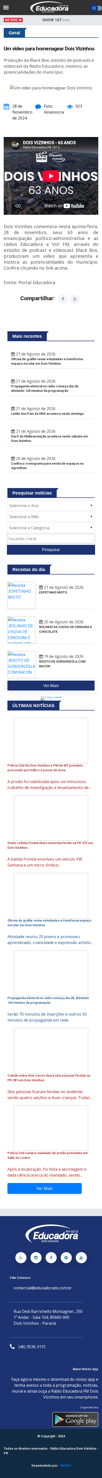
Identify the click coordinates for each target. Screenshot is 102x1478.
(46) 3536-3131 (32, 1346)
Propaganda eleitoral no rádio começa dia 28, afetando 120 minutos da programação (44, 388)
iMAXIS (65, 1465)
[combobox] (51, 505)
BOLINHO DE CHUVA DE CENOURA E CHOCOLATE (65, 629)
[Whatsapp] (20, 1257)
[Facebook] (51, 1257)
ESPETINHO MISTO (53, 592)
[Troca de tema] (96, 8)
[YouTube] (81, 1257)
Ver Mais (44, 1188)
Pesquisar (51, 550)
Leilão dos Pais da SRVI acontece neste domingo (47, 413)
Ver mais (51, 686)
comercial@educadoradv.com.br (43, 1288)
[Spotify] (66, 1257)
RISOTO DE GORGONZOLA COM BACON (62, 664)
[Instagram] (36, 1257)
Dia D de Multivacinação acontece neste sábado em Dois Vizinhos (49, 438)
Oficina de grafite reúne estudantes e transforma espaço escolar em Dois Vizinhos (47, 361)
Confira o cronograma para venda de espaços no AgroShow (47, 466)
